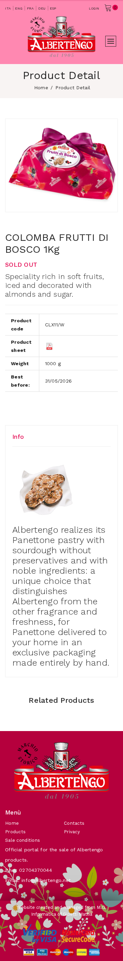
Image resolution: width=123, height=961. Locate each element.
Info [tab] (18, 436)
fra (30, 8)
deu (42, 8)
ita (8, 8)
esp (53, 8)
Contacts (74, 823)
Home (12, 823)
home (41, 87)
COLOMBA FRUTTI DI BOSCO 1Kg (57, 243)
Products (15, 831)
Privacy (72, 831)
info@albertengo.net (46, 880)
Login (94, 8)
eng (19, 8)
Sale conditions (22, 840)
